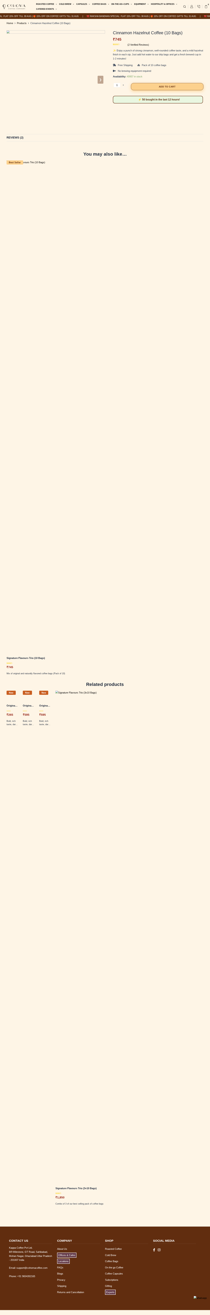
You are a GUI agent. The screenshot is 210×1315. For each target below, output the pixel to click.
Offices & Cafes (66, 1255)
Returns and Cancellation (70, 1292)
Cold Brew (65, 4)
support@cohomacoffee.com (32, 1267)
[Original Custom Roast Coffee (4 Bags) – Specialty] (12, 696)
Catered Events (45, 9)
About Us (62, 1248)
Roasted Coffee (45, 4)
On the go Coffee (114, 1267)
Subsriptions (111, 1279)
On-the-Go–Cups (120, 4)
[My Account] (191, 6)
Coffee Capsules (114, 1273)
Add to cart (167, 86)
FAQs (60, 1267)
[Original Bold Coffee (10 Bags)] (28, 696)
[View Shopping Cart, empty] (206, 6)
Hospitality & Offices (162, 4)
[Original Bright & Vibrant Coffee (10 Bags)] (45, 696)
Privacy (61, 1279)
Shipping (61, 1286)
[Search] (184, 6)
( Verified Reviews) (138, 44)
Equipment (140, 4)
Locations (63, 1261)
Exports (110, 1292)
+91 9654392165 (26, 1276)
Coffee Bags (99, 4)
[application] (55, 4)
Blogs (60, 1273)
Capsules (81, 4)
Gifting (108, 1286)
